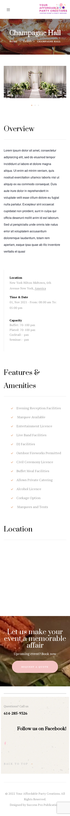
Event (27, 41)
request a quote (35, 666)
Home (13, 41)
